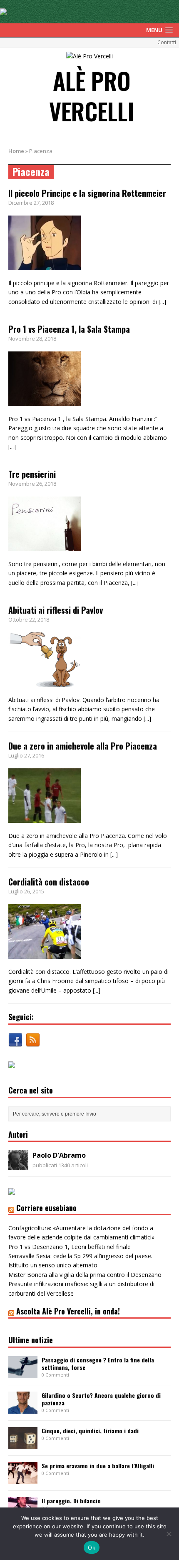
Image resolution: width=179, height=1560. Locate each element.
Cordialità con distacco (48, 881)
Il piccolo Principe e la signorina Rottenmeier (87, 193)
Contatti (166, 42)
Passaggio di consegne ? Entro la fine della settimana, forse (98, 1363)
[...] (162, 302)
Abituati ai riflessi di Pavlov (55, 610)
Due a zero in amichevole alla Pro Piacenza (82, 746)
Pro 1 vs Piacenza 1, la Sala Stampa (69, 329)
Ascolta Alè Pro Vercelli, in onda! (68, 1311)
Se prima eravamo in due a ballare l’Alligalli (98, 1465)
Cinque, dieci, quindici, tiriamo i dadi (90, 1430)
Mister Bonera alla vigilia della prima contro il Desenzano (85, 1275)
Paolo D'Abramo (59, 1155)
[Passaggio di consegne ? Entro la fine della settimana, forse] (22, 1373)
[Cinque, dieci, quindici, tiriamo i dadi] (22, 1444)
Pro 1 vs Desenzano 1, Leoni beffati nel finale (69, 1247)
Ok (91, 1547)
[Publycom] (3, 10)
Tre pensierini (32, 474)
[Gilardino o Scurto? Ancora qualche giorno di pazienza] (22, 1408)
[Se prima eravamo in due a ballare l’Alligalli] (22, 1479)
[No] (168, 1534)
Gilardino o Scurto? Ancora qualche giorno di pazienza (101, 1399)
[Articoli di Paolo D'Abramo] (18, 1165)
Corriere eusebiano (46, 1207)
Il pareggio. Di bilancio (71, 1500)
